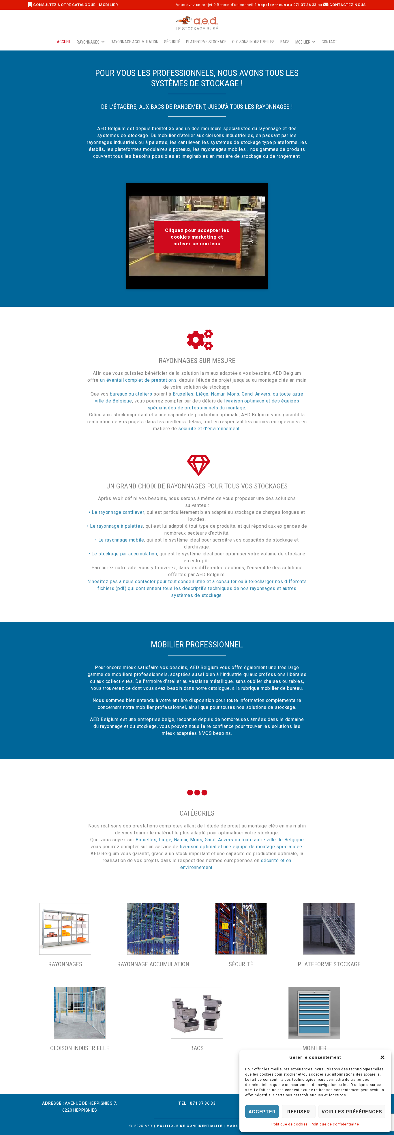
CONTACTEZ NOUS (347, 5)
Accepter (262, 1112)
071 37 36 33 (202, 1103)
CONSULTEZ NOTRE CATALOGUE (64, 5)
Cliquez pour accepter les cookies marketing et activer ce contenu (197, 236)
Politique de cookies (289, 1124)
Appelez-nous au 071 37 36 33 (287, 5)
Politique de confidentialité (335, 1124)
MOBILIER (108, 5)
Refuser (298, 1112)
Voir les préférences (352, 1112)
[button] (382, 1057)
